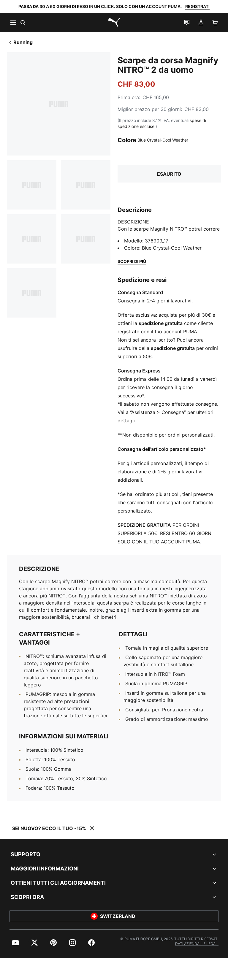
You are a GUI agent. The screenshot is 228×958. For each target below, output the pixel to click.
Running (23, 42)
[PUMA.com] (114, 22)
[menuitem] (15, 943)
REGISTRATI (197, 6)
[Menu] (13, 22)
